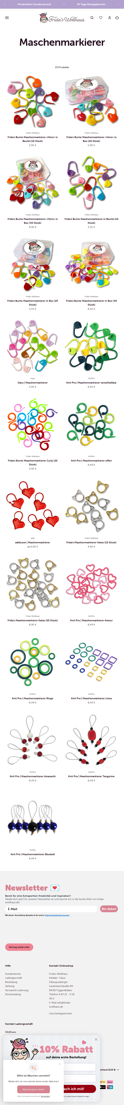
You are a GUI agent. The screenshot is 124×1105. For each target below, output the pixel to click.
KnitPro (91, 378)
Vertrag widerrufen (19, 947)
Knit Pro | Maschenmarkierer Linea (91, 698)
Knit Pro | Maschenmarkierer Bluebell (33, 854)
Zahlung (9, 986)
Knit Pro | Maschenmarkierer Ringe (32, 698)
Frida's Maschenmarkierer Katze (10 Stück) (91, 542)
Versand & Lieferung (16, 990)
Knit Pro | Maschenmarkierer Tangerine (91, 776)
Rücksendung (13, 994)
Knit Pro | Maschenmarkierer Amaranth (33, 776)
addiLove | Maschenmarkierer (32, 542)
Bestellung (11, 982)
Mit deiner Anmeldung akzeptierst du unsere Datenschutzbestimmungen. (66, 1096)
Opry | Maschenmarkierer (33, 382)
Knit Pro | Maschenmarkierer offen (91, 460)
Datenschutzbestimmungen (57, 915)
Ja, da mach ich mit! (66, 1088)
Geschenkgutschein (60, 1013)
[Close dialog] (96, 1039)
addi (33, 538)
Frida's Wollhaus (33, 133)
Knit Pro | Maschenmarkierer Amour (91, 620)
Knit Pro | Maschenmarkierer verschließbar (91, 382)
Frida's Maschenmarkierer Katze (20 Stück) (33, 620)
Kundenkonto (13, 973)
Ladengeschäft (13, 977)
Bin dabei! (109, 909)
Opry (33, 378)
